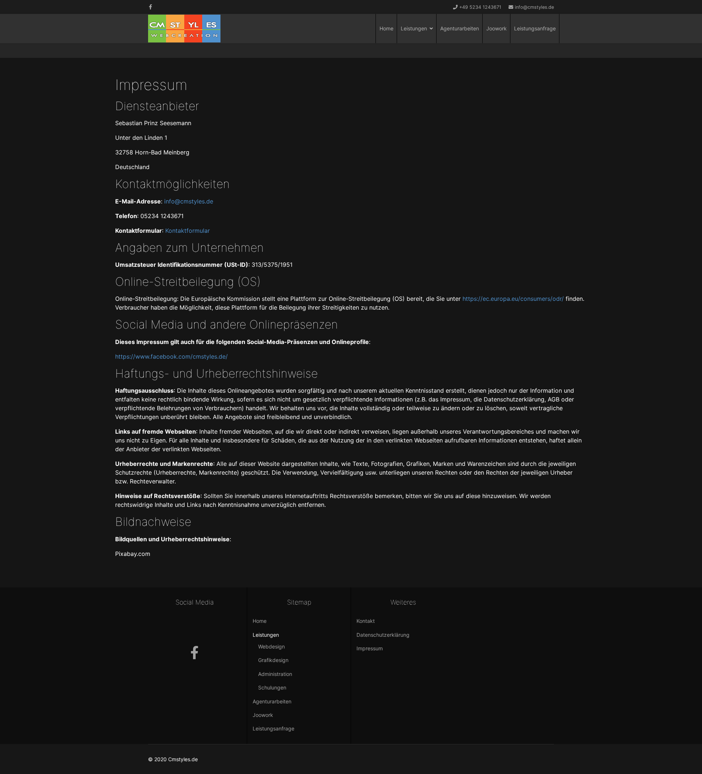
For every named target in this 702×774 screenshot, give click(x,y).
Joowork (496, 28)
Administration (275, 674)
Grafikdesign (273, 660)
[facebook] (150, 7)
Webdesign (271, 646)
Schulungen (272, 687)
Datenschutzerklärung (383, 635)
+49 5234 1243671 (480, 7)
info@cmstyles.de (534, 7)
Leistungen (414, 28)
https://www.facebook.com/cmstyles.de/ (171, 356)
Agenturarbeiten (459, 28)
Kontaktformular (187, 230)
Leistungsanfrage (535, 28)
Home (386, 28)
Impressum (369, 648)
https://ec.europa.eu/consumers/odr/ (513, 298)
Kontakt (365, 621)
